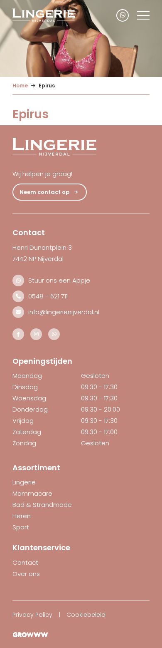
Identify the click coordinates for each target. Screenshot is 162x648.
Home (20, 85)
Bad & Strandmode (42, 504)
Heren (21, 515)
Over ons (26, 573)
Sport (20, 527)
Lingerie (24, 482)
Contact (25, 562)
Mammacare (32, 493)
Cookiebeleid (86, 615)
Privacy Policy (32, 615)
